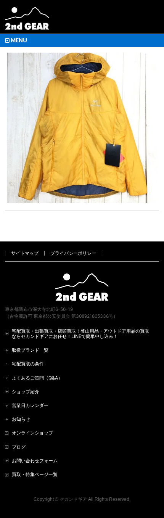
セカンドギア (73, 499)
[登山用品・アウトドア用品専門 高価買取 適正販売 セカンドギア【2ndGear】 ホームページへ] (27, 21)
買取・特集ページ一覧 (35, 474)
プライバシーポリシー (73, 253)
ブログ (19, 447)
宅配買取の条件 (28, 364)
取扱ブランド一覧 (30, 350)
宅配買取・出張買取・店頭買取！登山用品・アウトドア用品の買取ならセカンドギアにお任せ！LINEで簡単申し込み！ (80, 333)
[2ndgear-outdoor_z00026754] (82, 128)
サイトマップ (25, 253)
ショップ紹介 (25, 391)
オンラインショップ (32, 433)
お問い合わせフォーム (35, 460)
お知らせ (21, 419)
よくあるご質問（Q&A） (37, 378)
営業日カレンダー (30, 405)
